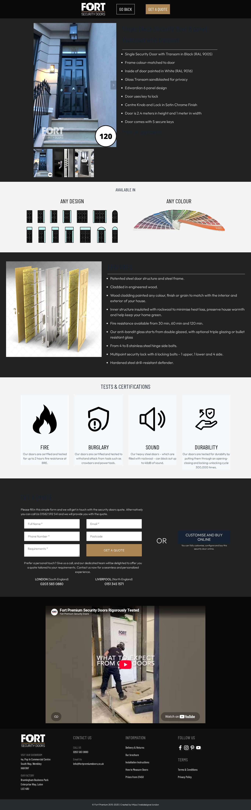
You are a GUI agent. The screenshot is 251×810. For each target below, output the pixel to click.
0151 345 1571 (114, 584)
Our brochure (132, 755)
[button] (44, 162)
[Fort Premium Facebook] (180, 750)
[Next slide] (113, 85)
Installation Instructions (137, 762)
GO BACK (125, 9)
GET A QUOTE (157, 9)
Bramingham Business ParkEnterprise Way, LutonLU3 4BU (34, 784)
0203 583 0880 (51, 584)
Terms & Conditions (188, 769)
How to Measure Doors (137, 769)
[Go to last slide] (37, 85)
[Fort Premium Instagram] (186, 750)
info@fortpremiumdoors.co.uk (88, 763)
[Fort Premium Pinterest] (193, 750)
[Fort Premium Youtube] (199, 750)
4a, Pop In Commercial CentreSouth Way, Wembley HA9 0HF (36, 763)
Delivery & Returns (135, 747)
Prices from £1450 (135, 777)
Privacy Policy (185, 777)
